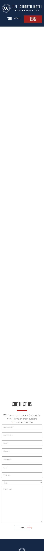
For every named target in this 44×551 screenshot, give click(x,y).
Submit (22, 527)
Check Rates (33, 19)
